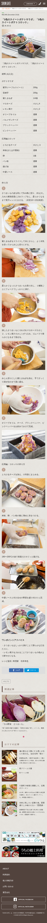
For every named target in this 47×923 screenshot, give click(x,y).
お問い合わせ (8, 886)
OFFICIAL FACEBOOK (26, 899)
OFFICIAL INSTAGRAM (26, 907)
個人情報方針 (8, 881)
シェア (18, 670)
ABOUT (6, 869)
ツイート (33, 670)
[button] (23, 736)
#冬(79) (6, 681)
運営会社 (6, 892)
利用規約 (6, 875)
